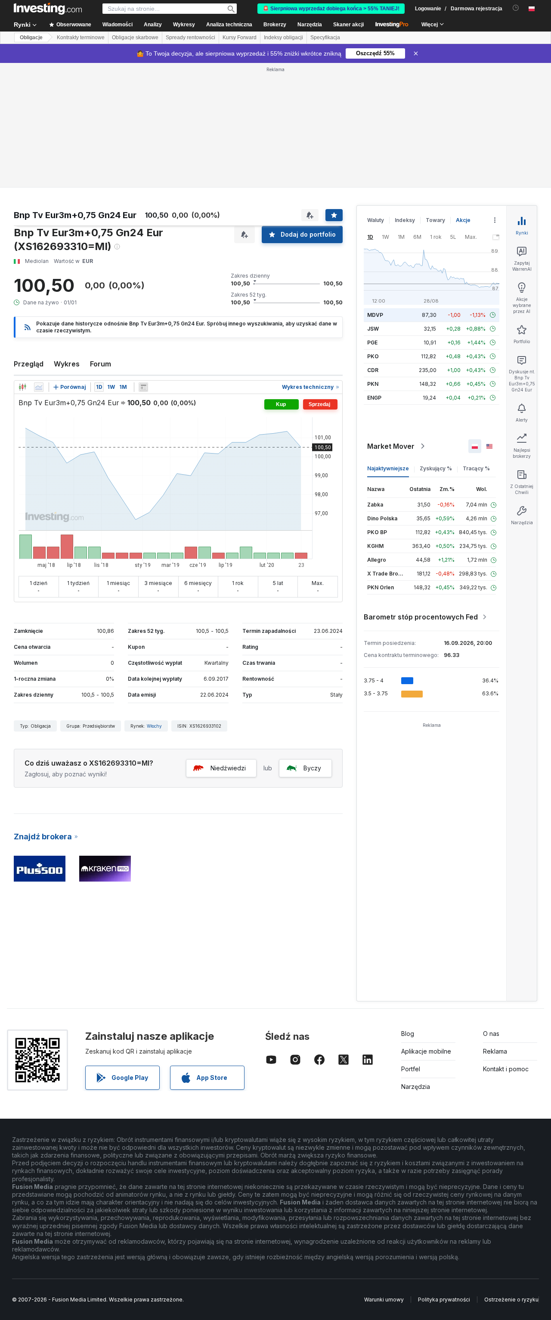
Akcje (463, 220)
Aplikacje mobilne (426, 1051)
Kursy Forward (240, 37)
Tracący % (476, 468)
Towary (435, 220)
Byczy (312, 768)
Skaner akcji (348, 25)
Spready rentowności (190, 37)
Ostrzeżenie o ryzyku (511, 1299)
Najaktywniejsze (388, 468)
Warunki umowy (384, 1299)
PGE (372, 342)
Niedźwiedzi (228, 768)
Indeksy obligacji (283, 37)
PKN (372, 384)
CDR (372, 370)
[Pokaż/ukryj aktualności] (143, 387)
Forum (100, 364)
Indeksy (405, 220)
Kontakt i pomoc (506, 1069)
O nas (491, 1033)
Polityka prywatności (444, 1299)
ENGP (374, 397)
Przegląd (28, 364)
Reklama (495, 1051)
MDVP (375, 315)
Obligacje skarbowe (135, 37)
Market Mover (391, 446)
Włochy (154, 726)
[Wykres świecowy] (22, 387)
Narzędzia (415, 1086)
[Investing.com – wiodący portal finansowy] (48, 9)
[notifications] (516, 8)
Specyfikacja (325, 37)
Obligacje (31, 37)
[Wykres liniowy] (38, 387)
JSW (373, 328)
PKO (373, 356)
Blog (407, 1033)
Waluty (375, 220)
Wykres (67, 364)
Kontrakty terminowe (81, 37)
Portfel (410, 1069)
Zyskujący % (436, 468)
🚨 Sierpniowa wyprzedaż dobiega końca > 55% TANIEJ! (331, 9)
